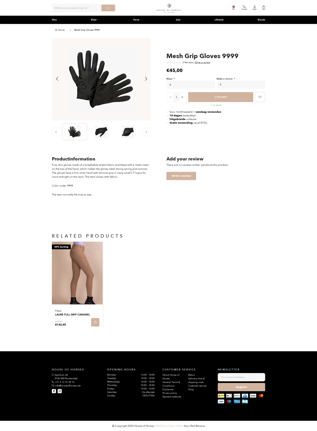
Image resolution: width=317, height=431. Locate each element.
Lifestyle (219, 19)
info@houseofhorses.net (67, 385)
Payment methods (171, 396)
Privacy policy (169, 393)
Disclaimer (168, 389)
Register (241, 387)
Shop (191, 389)
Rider (94, 19)
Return (191, 375)
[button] (57, 79)
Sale (178, 19)
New (54, 19)
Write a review (202, 62)
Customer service (197, 385)
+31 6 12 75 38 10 (64, 382)
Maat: (170, 78)
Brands (261, 19)
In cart (222, 97)
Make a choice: (226, 78)
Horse (136, 19)
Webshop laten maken (169, 426)
